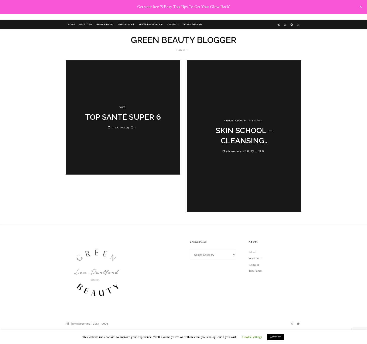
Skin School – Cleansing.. (244, 135)
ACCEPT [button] (275, 337)
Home (71, 24)
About (253, 252)
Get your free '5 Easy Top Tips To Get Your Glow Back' (183, 6)
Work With (256, 258)
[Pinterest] (291, 24)
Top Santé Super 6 (123, 116)
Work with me (192, 24)
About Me (85, 24)
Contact (173, 24)
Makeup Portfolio (151, 24)
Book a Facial (105, 24)
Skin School (126, 24)
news (122, 106)
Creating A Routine (235, 120)
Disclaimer (256, 270)
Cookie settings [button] (252, 337)
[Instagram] (285, 24)
